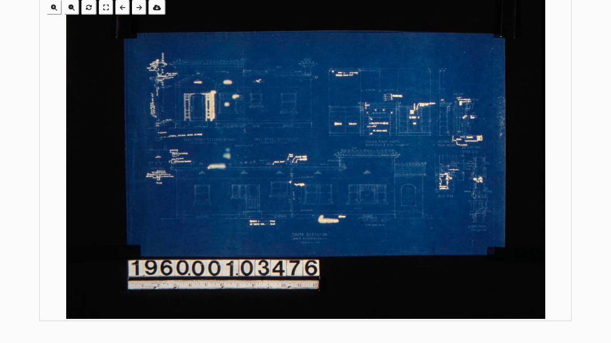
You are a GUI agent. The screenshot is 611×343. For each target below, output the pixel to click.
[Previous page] (122, 7)
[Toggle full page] (106, 7)
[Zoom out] (71, 7)
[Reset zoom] (89, 7)
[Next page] (139, 7)
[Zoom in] (54, 7)
